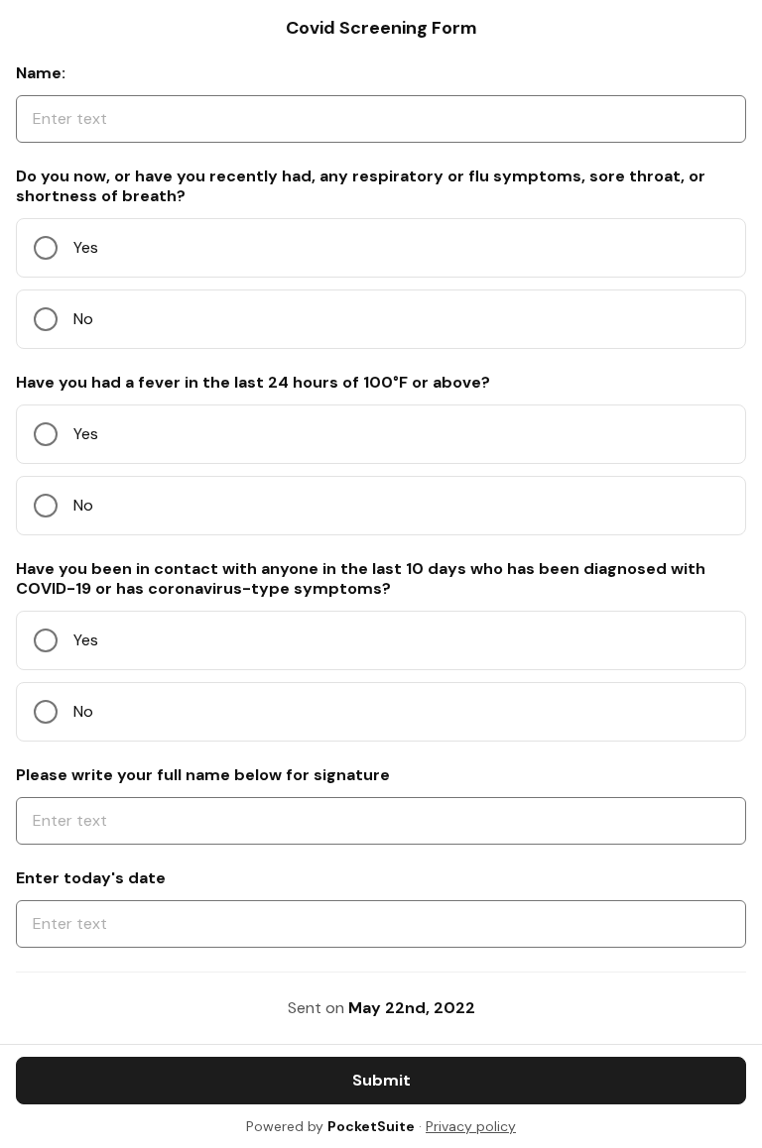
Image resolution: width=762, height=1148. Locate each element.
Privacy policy (471, 1126)
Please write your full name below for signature (203, 775)
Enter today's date (91, 878)
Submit (381, 1080)
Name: (40, 73)
